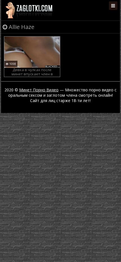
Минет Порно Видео (39, 89)
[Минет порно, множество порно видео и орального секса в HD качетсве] (29, 9)
